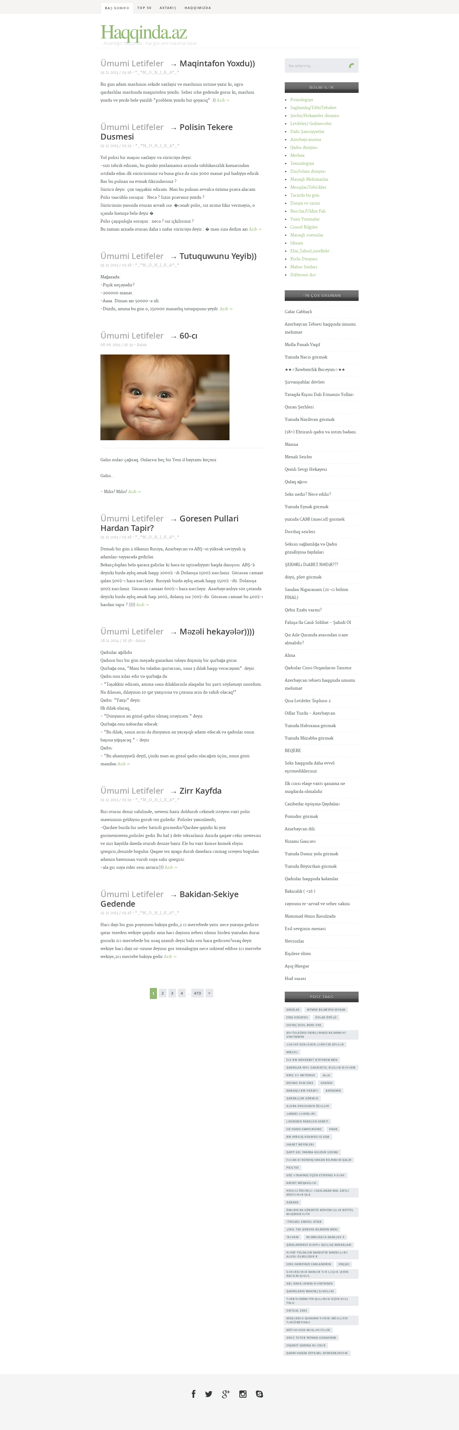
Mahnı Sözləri (303, 267)
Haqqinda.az (143, 31)
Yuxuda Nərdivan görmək (309, 419)
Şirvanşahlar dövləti (305, 382)
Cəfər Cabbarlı (298, 311)
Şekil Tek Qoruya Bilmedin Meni (312, 1229)
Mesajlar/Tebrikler (308, 187)
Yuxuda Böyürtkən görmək (311, 866)
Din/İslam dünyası (308, 171)
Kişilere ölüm (298, 953)
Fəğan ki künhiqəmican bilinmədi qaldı (318, 1160)
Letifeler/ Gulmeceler (311, 123)
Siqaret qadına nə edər (305, 1345)
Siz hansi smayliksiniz (304, 1129)
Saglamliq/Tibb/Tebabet (313, 107)
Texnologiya (302, 163)
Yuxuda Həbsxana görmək (310, 725)
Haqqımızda (198, 8)
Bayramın (333, 1090)
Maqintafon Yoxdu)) (217, 63)
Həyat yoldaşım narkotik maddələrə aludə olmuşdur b (317, 1254)
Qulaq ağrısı (296, 482)
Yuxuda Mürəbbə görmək (309, 738)
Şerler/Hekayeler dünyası (314, 115)
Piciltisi (292, 1167)
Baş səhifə (117, 8)
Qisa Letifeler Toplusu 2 (308, 700)
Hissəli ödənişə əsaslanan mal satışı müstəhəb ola (317, 1192)
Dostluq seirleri (300, 531)
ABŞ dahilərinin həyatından (309, 1283)
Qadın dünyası (303, 147)
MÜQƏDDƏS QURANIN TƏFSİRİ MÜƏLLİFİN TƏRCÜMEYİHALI (316, 1320)
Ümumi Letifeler (132, 63)
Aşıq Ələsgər (297, 966)
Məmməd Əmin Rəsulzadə (310, 916)
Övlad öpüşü (326, 1017)
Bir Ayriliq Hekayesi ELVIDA (308, 1137)
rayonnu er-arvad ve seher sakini (317, 903)
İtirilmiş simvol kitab (303, 1222)
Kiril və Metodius (300, 1075)
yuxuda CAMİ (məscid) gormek (315, 519)
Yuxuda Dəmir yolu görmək (311, 854)
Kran (333, 1129)
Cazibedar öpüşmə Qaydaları (312, 804)
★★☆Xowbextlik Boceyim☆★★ (315, 369)
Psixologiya (301, 99)
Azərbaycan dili (300, 829)
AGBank (292, 1202)
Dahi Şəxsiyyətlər (307, 131)
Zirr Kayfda (201, 790)
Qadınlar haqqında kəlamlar (311, 879)
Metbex (297, 155)
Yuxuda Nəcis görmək (306, 357)
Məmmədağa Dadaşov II (325, 1237)
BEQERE (293, 750)
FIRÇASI (344, 1264)
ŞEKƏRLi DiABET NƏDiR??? (311, 564)
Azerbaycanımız (305, 139)
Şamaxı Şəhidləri (300, 1114)
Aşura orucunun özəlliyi (307, 1106)
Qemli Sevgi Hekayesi (306, 469)
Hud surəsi (295, 978)
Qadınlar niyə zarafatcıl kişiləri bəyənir (321, 1067)
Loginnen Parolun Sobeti (307, 1121)
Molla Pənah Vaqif (302, 344)
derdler (293, 1010)
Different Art (303, 275)
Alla (326, 1075)
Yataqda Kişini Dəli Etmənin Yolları (319, 394)
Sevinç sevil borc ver (303, 1025)
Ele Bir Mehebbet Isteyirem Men (311, 1060)
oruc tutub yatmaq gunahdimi (311, 1338)
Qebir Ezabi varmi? (303, 610)
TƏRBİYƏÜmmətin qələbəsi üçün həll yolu (317, 1301)
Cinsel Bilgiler (304, 227)
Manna (291, 444)
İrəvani (292, 1237)
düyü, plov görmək (303, 577)
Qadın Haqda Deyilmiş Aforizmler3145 (317, 1353)
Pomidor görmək (301, 816)
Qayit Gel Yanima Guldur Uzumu (312, 1152)
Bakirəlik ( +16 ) (300, 891)
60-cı (189, 335)
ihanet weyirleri (300, 1144)
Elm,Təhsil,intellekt (309, 251)
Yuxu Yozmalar (305, 219)
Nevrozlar (294, 941)
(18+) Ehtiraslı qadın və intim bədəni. (321, 432)
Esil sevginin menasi (305, 928)
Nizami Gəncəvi (300, 841)
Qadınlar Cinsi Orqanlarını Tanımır (318, 668)
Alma (290, 655)
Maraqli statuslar (307, 235)
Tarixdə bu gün (304, 195)
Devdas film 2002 (299, 1083)
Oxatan (326, 1083)
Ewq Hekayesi (297, 1017)
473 (197, 993)
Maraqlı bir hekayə (302, 1090)
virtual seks (296, 1310)
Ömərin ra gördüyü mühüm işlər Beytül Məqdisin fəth (320, 1212)
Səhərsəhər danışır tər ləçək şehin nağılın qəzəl (317, 1274)
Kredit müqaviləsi (301, 1183)
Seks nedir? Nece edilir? (308, 494)
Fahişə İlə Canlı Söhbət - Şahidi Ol (318, 622)
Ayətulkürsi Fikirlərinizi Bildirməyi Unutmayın (316, 1035)
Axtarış (168, 8)
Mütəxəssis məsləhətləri (308, 1330)
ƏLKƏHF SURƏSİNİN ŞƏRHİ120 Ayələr (315, 1044)
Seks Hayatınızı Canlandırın (308, 1264)
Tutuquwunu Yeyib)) (218, 255)
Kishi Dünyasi (303, 259)
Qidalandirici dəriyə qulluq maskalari (318, 1245)
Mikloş (292, 1052)
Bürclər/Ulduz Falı (308, 211)
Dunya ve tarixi (305, 203)
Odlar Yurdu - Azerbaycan (310, 713)
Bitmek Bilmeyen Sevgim (326, 1010)
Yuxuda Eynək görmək (306, 506)
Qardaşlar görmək (302, 1098)
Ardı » (223, 100)
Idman (296, 243)
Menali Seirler (298, 457)
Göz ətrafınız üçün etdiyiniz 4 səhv (315, 1175)
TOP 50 (144, 8)
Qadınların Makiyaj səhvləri (310, 1291)
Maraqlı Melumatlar (309, 179)
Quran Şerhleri (299, 407)
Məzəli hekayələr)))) (217, 631)
